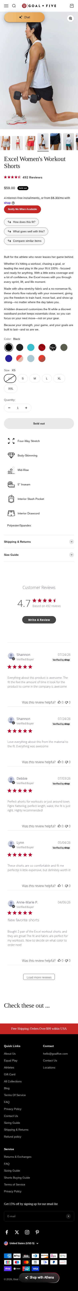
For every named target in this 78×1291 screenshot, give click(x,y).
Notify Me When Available (22, 209)
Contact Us (11, 1116)
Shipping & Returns (16, 1129)
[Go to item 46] (43, 142)
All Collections (13, 1081)
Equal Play (10, 1060)
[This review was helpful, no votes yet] (59, 702)
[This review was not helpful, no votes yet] (66, 702)
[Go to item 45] (30, 143)
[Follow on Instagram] (27, 1232)
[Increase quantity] (26, 408)
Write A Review (39, 620)
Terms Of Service (15, 1095)
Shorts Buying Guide (17, 1177)
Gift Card (9, 1074)
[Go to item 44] (17, 143)
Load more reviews (39, 977)
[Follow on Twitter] (17, 1232)
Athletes (9, 1067)
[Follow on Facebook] (6, 1232)
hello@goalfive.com (55, 1053)
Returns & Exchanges (17, 1156)
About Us (10, 1053)
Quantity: (9, 399)
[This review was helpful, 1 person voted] (59, 886)
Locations (49, 1067)
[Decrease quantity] (9, 408)
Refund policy (12, 1136)
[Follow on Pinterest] (37, 1232)
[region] (39, 70)
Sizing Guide (12, 1122)
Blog (7, 1088)
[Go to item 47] (55, 142)
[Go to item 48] (68, 142)
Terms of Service (14, 1184)
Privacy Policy (12, 1109)
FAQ (7, 1102)
